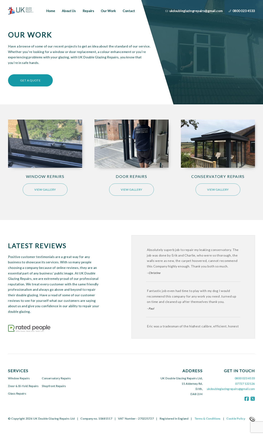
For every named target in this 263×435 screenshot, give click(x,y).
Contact (129, 11)
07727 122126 (245, 383)
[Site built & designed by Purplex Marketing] (252, 419)
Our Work (108, 11)
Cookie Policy (236, 418)
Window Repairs (19, 378)
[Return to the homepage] (21, 10)
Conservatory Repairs (56, 378)
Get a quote (30, 80)
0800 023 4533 (243, 11)
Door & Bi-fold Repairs (23, 386)
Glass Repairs (17, 393)
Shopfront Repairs (54, 386)
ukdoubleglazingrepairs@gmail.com (196, 11)
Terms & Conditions (207, 418)
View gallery (45, 189)
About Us (69, 11)
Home (50, 11)
